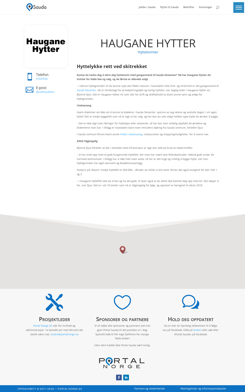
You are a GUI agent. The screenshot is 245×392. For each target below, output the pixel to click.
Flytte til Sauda (169, 7)
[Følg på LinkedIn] (126, 377)
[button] (238, 7)
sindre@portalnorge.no (65, 334)
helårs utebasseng (131, 134)
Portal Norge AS (42, 325)
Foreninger (205, 7)
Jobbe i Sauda (147, 7)
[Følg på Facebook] (119, 377)
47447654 (42, 78)
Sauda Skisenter (86, 90)
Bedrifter (188, 7)
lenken (197, 330)
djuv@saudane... (46, 91)
